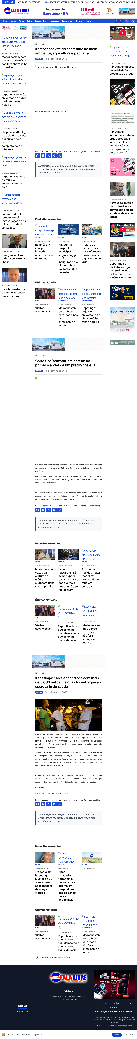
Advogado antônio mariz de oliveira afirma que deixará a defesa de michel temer (122, 209)
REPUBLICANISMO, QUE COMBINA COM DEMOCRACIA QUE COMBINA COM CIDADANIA (68, 633)
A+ (121, 21)
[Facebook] (43, 155)
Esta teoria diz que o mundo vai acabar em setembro (14, 292)
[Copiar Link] (59, 155)
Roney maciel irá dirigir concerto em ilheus (14, 258)
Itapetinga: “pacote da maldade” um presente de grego (122, 70)
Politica (60, 619)
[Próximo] (133, 11)
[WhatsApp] (37, 155)
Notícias (13, 21)
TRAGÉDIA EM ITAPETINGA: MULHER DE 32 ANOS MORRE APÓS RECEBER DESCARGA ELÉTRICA (43, 882)
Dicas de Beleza (40, 21)
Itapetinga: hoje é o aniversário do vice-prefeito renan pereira (91, 314)
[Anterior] (81, 11)
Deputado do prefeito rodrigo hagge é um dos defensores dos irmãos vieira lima (121, 270)
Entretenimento (67, 21)
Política (21, 21)
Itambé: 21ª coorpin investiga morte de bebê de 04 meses (44, 251)
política (37, 300)
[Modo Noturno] (127, 21)
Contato (88, 21)
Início (5, 21)
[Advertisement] (68, 131)
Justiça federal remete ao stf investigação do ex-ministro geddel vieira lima (14, 220)
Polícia (29, 21)
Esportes (79, 21)
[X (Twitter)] (48, 155)
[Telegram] (54, 155)
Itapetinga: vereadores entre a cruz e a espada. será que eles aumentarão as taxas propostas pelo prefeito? (122, 142)
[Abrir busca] (133, 21)
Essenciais (129, 1035)
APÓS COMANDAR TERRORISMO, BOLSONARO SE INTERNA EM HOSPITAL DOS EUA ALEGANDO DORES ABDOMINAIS (67, 885)
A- (117, 21)
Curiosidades (54, 21)
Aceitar (116, 1035)
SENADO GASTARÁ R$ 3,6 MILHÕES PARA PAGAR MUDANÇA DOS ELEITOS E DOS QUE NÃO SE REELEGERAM (68, 579)
